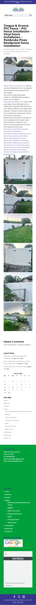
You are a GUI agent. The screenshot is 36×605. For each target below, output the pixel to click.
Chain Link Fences (11, 417)
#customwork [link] (25, 143)
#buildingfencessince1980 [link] (12, 145)
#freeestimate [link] (8, 143)
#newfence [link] (16, 140)
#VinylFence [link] (23, 150)
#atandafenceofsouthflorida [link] (13, 131)
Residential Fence (21, 51)
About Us (7, 403)
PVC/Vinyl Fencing (9, 51)
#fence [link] (26, 136)
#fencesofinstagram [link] (23, 147)
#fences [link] (6, 138)
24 (5, 390)
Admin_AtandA (10, 49)
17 (5, 387)
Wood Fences (9, 429)
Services (6, 406)
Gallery (6, 409)
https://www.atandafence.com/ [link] (14, 102)
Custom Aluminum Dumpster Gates (15, 366)
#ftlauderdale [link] (19, 136)
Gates (7, 423)
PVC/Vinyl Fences (10, 426)
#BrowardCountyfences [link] (11, 150)
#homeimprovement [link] (10, 147)
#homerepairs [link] (25, 145)
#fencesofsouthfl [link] (9, 134)
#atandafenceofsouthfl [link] (20, 129)
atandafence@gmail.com (16, 459)
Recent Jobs (7, 435)
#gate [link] (11, 138)
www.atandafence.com (15, 461)
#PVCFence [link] (7, 152)
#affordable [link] (17, 143)
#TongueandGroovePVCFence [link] (20, 152)
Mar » (10, 392)
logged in (15, 345)
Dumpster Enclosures (12, 420)
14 (21, 384)
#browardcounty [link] (9, 136)
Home (5, 400)
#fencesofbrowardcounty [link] (23, 134)
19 (13, 387)
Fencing (28, 49)
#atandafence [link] (8, 129)
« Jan (5, 392)
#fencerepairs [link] (8, 140)
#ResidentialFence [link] (9, 154)
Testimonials (8, 432)
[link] (15, 86)
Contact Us (7, 438)
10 (5, 384)
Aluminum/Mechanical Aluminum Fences (18, 411)
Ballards (7, 414)
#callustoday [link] (25, 140)
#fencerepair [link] (22, 138)
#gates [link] (15, 138)
